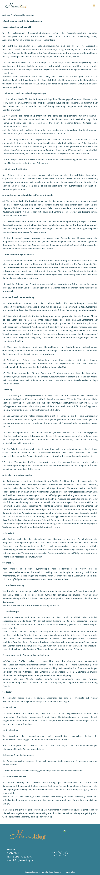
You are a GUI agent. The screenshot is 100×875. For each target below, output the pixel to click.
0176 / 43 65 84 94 (23, 857)
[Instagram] (60, 853)
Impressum (59, 872)
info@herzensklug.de (23, 860)
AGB (51, 872)
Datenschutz (70, 872)
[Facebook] (54, 853)
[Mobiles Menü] (94, 5)
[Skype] (65, 853)
